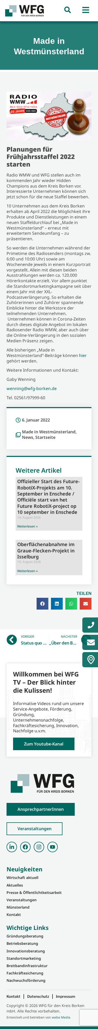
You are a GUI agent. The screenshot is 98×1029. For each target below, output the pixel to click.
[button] (42, 604)
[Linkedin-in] (12, 847)
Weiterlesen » (27, 526)
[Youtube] (52, 847)
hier (83, 355)
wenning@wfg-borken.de (32, 388)
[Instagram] (39, 847)
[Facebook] (25, 847)
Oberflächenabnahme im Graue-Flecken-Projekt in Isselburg (45, 550)
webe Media (61, 1017)
